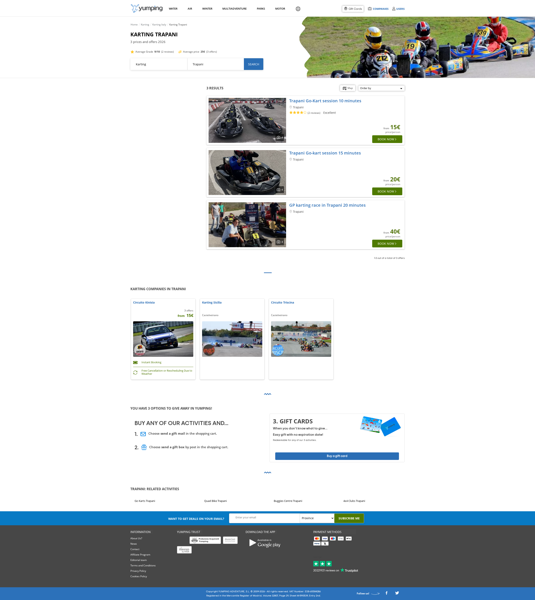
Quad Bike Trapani (215, 501)
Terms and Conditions (143, 565)
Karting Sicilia (212, 302)
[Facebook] (386, 594)
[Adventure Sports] (147, 8)
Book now (386, 139)
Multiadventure (233, 8)
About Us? (136, 538)
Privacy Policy (138, 571)
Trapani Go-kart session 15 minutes (325, 153)
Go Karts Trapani (145, 501)
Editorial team (138, 560)
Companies (380, 8)
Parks (261, 8)
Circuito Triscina (282, 302)
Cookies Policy (138, 576)
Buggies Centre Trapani (288, 501)
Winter (207, 8)
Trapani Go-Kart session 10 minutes (325, 101)
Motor (280, 8)
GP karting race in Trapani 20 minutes (327, 205)
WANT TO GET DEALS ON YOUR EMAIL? (196, 519)
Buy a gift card (337, 456)
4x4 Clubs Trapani (354, 501)
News (133, 544)
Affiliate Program (140, 554)
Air (190, 8)
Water (173, 8)
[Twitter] (397, 594)
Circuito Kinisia (144, 302)
